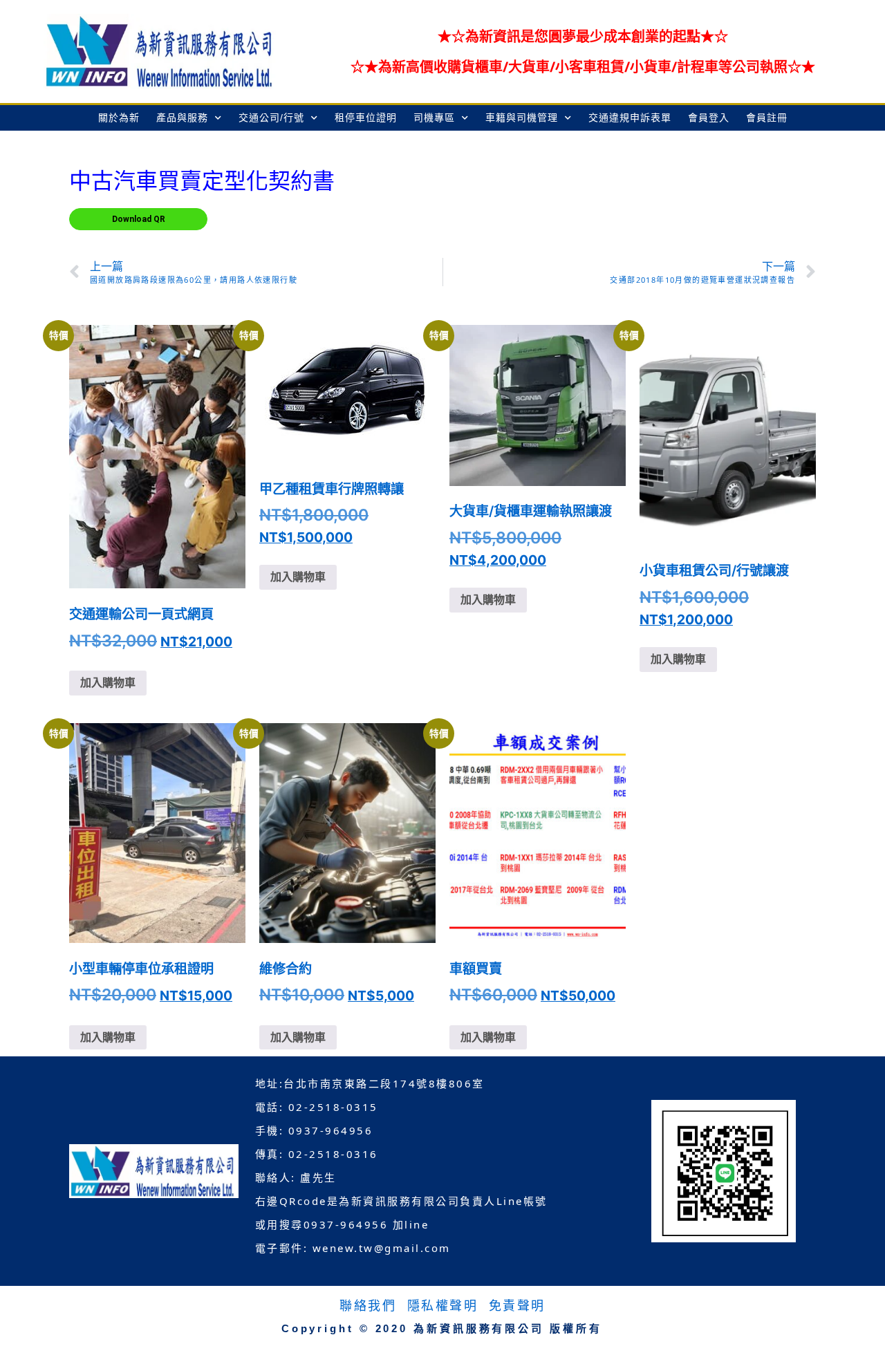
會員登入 (708, 117)
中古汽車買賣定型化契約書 (202, 181)
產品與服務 (182, 117)
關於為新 (119, 117)
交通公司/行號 (271, 117)
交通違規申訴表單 (629, 117)
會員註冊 (767, 117)
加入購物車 (108, 682)
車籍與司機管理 (521, 117)
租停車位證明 (366, 117)
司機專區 (434, 117)
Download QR (138, 219)
